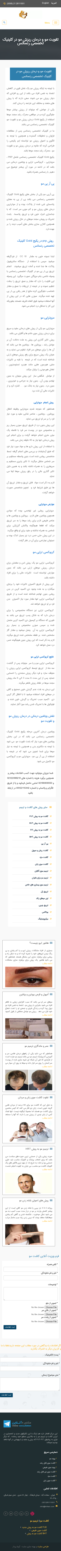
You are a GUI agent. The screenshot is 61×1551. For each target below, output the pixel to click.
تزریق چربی (44, 905)
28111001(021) (48, 1502)
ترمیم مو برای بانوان (41, 878)
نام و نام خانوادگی (49, 1273)
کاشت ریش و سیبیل (41, 850)
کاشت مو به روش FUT (40, 816)
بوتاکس (46, 912)
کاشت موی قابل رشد (47, 1463)
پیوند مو (52, 1458)
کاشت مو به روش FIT (40, 830)
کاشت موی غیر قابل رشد (46, 1471)
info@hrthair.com (47, 1506)
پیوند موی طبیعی (49, 1467)
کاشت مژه (45, 857)
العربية (55, 3)
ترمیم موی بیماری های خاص (37, 885)
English (46, 3)
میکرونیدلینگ (44, 919)
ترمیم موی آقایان (42, 871)
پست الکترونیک (52, 1355)
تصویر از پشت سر (49, 1317)
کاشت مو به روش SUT (39, 823)
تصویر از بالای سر (50, 1310)
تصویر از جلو (52, 1303)
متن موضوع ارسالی (51, 1375)
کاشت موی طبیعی (39, 1530)
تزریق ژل (45, 892)
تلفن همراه (52, 1264)
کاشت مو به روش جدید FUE (34, 1527)
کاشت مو (44, 1521)
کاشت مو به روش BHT (40, 837)
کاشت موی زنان (42, 864)
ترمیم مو (34, 1521)
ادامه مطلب (47, 963)
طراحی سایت (43, 1546)
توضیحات (53, 1284)
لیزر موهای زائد (43, 898)
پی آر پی (45, 844)
